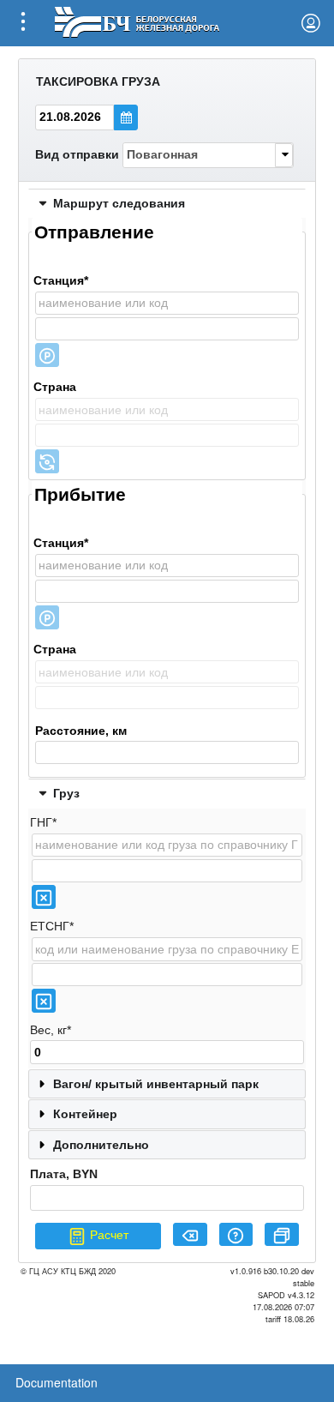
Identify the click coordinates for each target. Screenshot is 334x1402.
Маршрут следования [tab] (119, 203)
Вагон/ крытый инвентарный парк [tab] (156, 1084)
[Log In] (311, 23)
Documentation (56, 1382)
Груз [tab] (66, 793)
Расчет (107, 1235)
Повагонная (162, 154)
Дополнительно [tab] (101, 1145)
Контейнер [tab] (85, 1114)
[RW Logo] (136, 20)
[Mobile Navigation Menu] (23, 23)
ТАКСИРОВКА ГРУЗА (98, 81)
